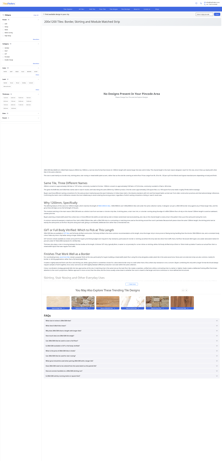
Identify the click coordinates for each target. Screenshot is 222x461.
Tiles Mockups (125, 9)
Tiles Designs (114, 9)
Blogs (157, 9)
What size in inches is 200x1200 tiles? (58, 321)
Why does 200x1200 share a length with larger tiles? (63, 331)
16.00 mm (20, 101)
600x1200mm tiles (104, 206)
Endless (24, 83)
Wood (17, 83)
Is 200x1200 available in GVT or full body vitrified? (63, 346)
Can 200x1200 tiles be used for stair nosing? (61, 356)
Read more (132, 284)
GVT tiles (66, 233)
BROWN (29, 71)
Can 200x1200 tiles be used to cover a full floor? (62, 341)
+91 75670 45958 (211, 4)
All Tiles (81, 9)
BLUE (23, 71)
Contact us (147, 9)
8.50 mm (6, 101)
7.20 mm (6, 98)
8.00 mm (13, 105)
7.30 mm (28, 98)
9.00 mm (6, 108)
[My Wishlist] (196, 3)
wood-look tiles (65, 257)
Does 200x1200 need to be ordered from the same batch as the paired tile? (71, 366)
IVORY (35, 71)
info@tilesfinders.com (213, 2)
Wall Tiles (92, 9)
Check (217, 14)
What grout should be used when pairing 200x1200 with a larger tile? (69, 361)
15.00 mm (28, 101)
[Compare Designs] (201, 3)
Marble (5, 83)
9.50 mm (28, 105)
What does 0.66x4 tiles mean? (56, 326)
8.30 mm (13, 98)
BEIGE (17, 71)
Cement (31, 83)
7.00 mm (6, 105)
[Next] (186, 290)
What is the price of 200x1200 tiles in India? (60, 351)
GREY (11, 71)
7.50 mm (13, 101)
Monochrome (7, 86)
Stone (11, 83)
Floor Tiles (102, 9)
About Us (137, 9)
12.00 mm (13, 108)
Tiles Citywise (67, 9)
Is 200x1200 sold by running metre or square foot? (63, 376)
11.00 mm (20, 105)
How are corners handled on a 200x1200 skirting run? (64, 371)
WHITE (5, 71)
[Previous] (183, 290)
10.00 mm (20, 98)
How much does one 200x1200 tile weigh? (60, 336)
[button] (20, 20)
